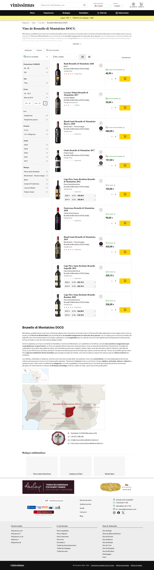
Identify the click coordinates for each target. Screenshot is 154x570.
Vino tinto (60, 539)
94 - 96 (36, 68)
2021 (36, 157)
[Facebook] (119, 513)
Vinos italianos (62, 534)
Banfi (36, 180)
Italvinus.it (14, 539)
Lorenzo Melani (36, 188)
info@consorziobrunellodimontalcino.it (85, 440)
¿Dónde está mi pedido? (124, 500)
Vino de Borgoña (108, 548)
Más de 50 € (36, 97)
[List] (82, 57)
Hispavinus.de (16, 542)
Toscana (41, 23)
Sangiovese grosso (36, 119)
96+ (36, 72)
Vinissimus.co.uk (17, 537)
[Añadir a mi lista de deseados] (101, 94)
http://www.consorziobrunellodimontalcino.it (87, 443)
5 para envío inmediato (116, 127)
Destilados (83, 13)
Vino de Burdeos (108, 551)
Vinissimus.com (17, 531)
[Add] (124, 79)
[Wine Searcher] (116, 487)
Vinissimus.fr (16, 534)
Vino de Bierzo (107, 539)
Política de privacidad (122, 565)
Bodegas (66, 13)
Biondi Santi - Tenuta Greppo (36, 176)
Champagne (106, 554)
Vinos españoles (63, 531)
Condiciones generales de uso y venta (102, 565)
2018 (36, 145)
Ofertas (103, 13)
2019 (36, 149)
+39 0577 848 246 (77, 437)
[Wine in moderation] (44, 513)
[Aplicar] (45, 103)
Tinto (36, 83)
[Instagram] (114, 513)
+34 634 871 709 (122, 503)
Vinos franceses (63, 537)
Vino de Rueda (107, 542)
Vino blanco (61, 542)
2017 (36, 161)
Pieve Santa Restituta (36, 172)
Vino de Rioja (107, 531)
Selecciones (123, 13)
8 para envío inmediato (116, 70)
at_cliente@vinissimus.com (126, 509)
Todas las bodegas (63, 548)
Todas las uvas (62, 551)
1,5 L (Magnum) (36, 134)
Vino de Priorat (107, 537)
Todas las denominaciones (66, 545)
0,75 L (36, 130)
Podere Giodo (36, 192)
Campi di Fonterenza (36, 184)
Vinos (32, 13)
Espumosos (49, 13)
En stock (111, 185)
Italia (33, 23)
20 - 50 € (36, 93)
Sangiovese (36, 115)
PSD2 (33, 507)
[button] (133, 5)
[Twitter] (123, 513)
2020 (36, 153)
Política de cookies (136, 565)
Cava (104, 557)
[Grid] (89, 57)
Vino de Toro (106, 545)
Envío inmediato (54, 50)
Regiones (25, 23)
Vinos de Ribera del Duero (111, 534)
